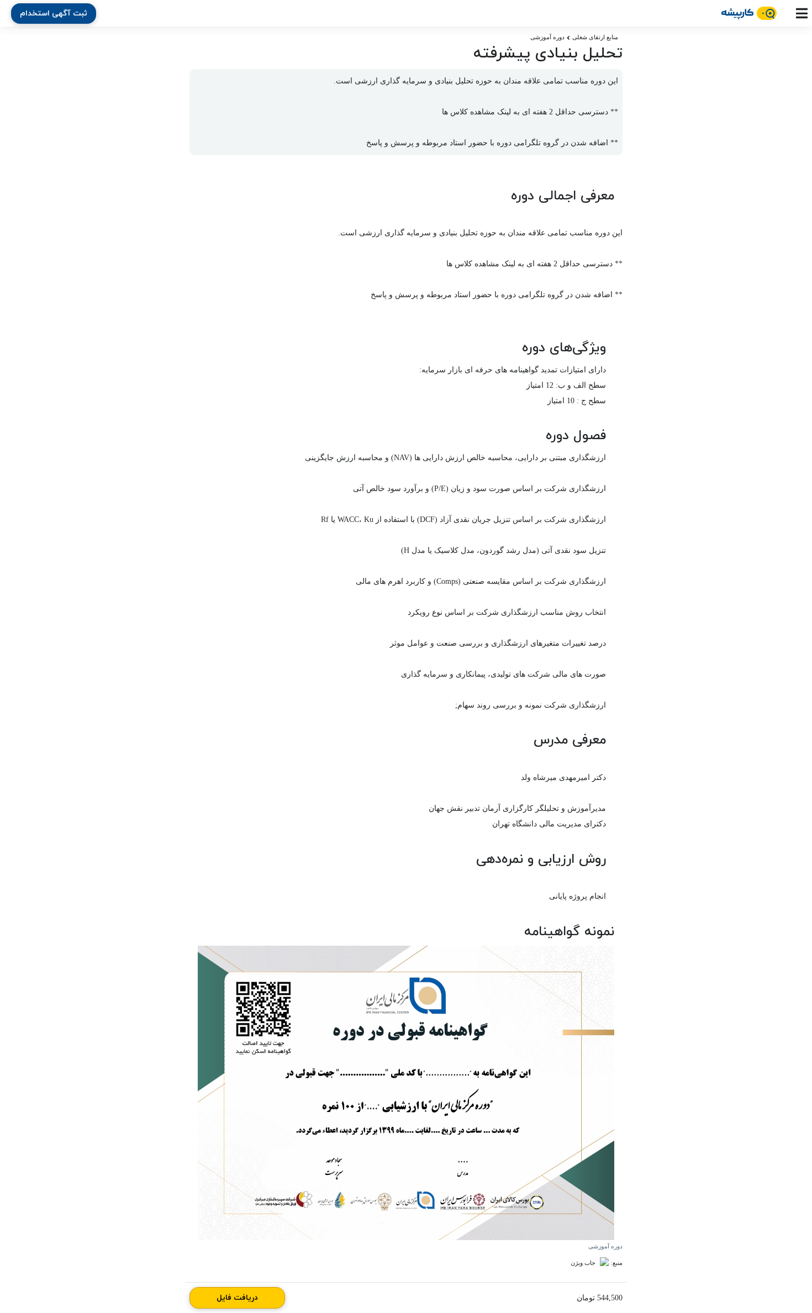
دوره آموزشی (547, 37)
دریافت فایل (237, 1298)
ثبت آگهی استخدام (53, 13)
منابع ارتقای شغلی (595, 37)
